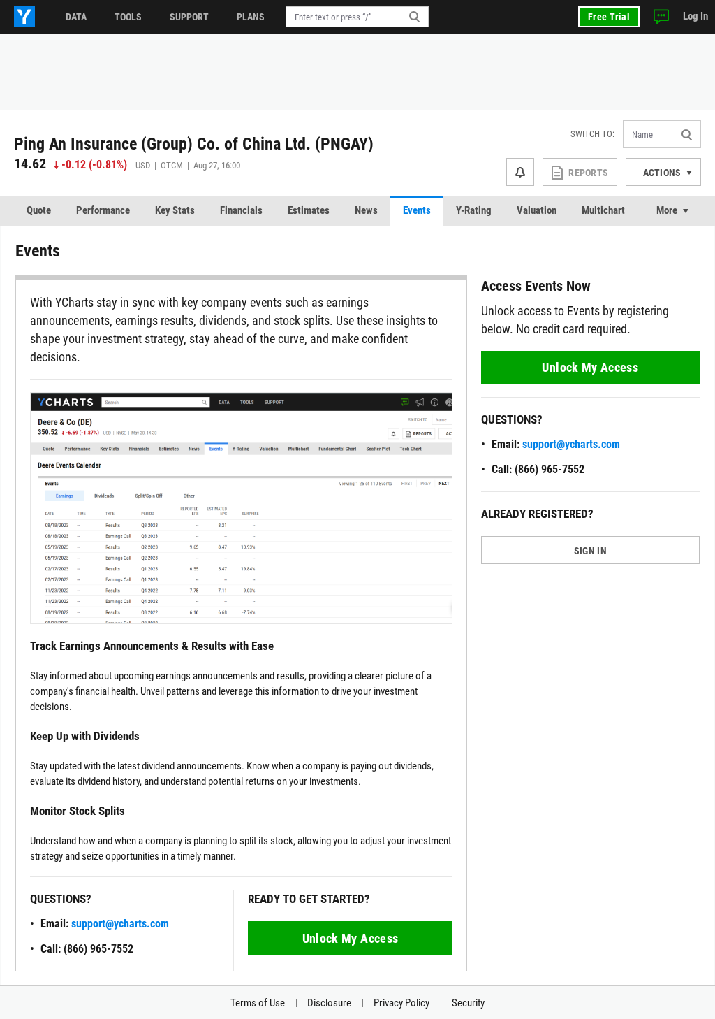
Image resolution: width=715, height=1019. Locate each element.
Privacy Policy (401, 1003)
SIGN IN (590, 550)
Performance (103, 210)
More (666, 210)
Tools (128, 16)
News (366, 210)
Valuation (536, 210)
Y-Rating (474, 210)
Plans (251, 16)
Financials (241, 210)
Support (189, 16)
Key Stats (175, 210)
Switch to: (592, 134)
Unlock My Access (350, 938)
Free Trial (609, 16)
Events (417, 210)
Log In (695, 16)
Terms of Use (257, 1003)
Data (76, 16)
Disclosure (329, 1003)
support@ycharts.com (120, 923)
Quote (39, 210)
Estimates (309, 210)
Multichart (603, 210)
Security (468, 1003)
